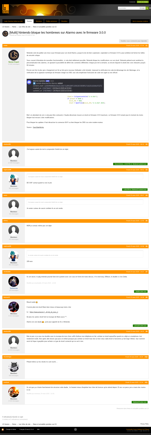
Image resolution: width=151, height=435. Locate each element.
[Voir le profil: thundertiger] (13, 366)
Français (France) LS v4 (26, 429)
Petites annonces (51, 21)
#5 (146, 221)
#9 (146, 331)
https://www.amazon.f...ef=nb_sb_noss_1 (44, 312)
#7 (146, 272)
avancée (150, 8)
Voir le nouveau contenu (140, 21)
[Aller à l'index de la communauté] (5, 9)
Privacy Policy (145, 424)
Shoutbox (64, 21)
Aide (38, 429)
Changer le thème (11, 429)
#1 (146, 46)
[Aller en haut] (75, 429)
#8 (146, 297)
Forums (29, 21)
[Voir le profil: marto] (13, 205)
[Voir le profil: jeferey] (13, 230)
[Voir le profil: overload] (13, 392)
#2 (146, 144)
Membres (39, 21)
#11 (146, 382)
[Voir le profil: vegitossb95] (13, 179)
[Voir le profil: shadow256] (13, 154)
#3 (146, 170)
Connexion (132, 2)
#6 (146, 246)
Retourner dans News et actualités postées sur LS (133, 408)
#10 (146, 357)
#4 (146, 195)
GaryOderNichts (38, 127)
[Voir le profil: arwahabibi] (13, 281)
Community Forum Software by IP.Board (137, 429)
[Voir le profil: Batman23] (13, 307)
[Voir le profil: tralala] (13, 55)
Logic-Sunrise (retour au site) (13, 21)
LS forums (5, 424)
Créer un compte (143, 2)
